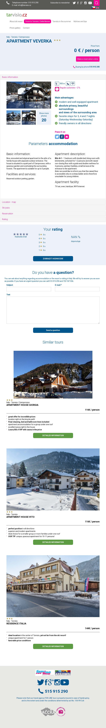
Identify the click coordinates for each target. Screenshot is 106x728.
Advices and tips (80, 21)
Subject (9, 285)
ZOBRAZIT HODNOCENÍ (53, 259)
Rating (5, 219)
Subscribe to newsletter (60, 3)
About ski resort (16, 21)
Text (8, 295)
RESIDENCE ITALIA (16, 623)
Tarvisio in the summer (61, 21)
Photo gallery (15, 28)
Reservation (7, 213)
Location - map (9, 202)
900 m (62, 84)
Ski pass (6, 208)
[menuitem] (16, 21)
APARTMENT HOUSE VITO (20, 517)
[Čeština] (93, 8)
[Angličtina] (98, 8)
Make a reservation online (87, 59)
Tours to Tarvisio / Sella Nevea (37, 21)
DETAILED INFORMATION (53, 435)
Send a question (53, 330)
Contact (26, 28)
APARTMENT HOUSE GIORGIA (22, 405)
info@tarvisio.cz (24, 5)
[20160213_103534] (29, 117)
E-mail (58, 285)
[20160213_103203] (13, 117)
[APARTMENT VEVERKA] (28, 95)
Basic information (10, 77)
